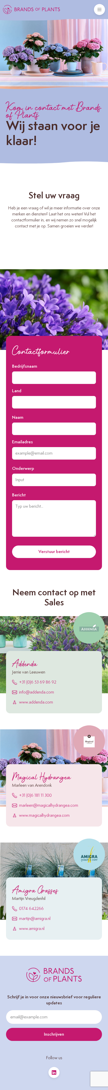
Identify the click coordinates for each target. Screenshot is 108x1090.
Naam (17, 417)
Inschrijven (54, 1034)
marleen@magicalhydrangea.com (48, 805)
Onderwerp (23, 468)
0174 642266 (31, 908)
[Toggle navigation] (99, 9)
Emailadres (22, 442)
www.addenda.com (36, 702)
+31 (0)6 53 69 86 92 (37, 682)
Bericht (19, 495)
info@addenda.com (36, 692)
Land (16, 391)
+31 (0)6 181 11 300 (35, 795)
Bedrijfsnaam (24, 366)
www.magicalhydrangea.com (44, 815)
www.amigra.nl (31, 928)
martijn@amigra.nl (34, 918)
